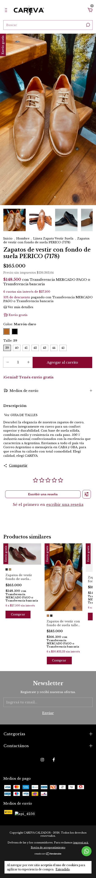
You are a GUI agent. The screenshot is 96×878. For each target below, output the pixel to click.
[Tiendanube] (48, 854)
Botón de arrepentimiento (48, 847)
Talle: (10, 340)
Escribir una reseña (43, 494)
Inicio (8, 238)
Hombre (22, 238)
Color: (19, 324)
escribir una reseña (64, 504)
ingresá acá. (81, 842)
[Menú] (6, 10)
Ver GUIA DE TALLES (21, 415)
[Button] (86, 494)
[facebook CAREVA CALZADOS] (54, 760)
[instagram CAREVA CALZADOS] (42, 760)
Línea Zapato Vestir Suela (53, 238)
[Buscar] (88, 25)
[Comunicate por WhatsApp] (86, 851)
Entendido (63, 869)
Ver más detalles (20, 307)
